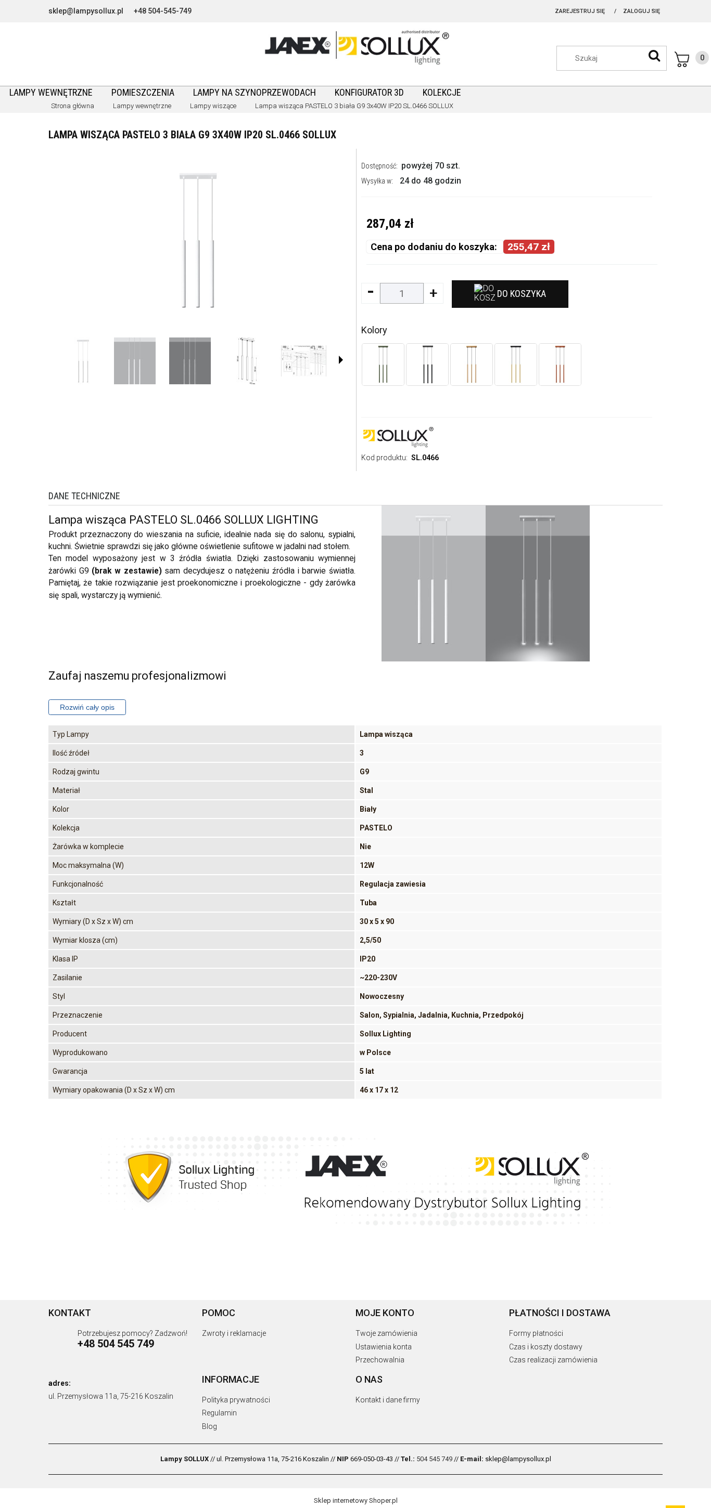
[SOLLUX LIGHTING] (397, 436)
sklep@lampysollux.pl (85, 11)
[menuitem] (51, 92)
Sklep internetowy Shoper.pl (356, 1500)
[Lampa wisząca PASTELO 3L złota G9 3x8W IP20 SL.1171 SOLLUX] (471, 364)
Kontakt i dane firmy (387, 1400)
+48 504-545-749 (163, 11)
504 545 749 (434, 1459)
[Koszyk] (692, 59)
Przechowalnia (379, 1360)
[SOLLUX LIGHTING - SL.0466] (82, 360)
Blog (209, 1426)
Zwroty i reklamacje (234, 1333)
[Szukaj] (654, 55)
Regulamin (219, 1413)
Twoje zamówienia (386, 1333)
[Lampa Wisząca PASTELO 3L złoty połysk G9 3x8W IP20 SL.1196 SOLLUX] (516, 364)
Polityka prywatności (236, 1400)
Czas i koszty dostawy (545, 1347)
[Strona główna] (355, 46)
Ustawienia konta (383, 1347)
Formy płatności (536, 1333)
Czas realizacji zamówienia (553, 1360)
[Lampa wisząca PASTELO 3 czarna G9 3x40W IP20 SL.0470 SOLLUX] (427, 364)
